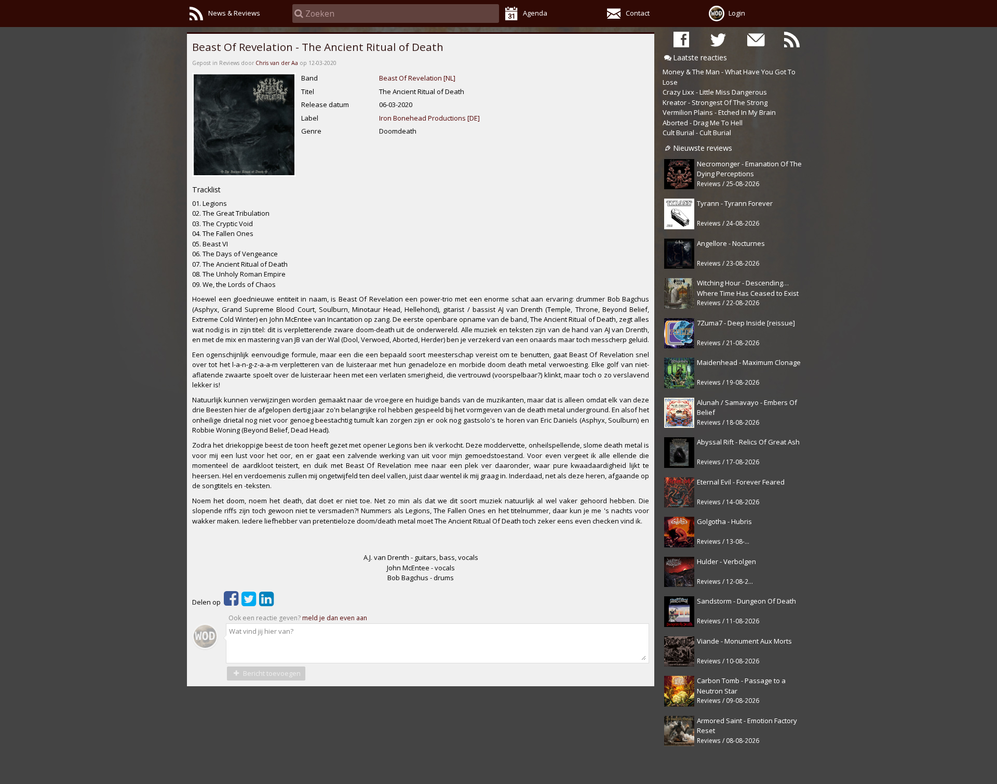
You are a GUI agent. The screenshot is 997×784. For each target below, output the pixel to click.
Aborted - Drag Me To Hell (703, 122)
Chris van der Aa (276, 63)
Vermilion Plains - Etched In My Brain (719, 112)
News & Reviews (234, 13)
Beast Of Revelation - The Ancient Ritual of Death (317, 47)
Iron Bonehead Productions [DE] (429, 118)
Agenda (535, 13)
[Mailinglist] (755, 39)
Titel (307, 91)
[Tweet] (249, 602)
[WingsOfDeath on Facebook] (681, 39)
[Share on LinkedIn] (266, 602)
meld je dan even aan (334, 617)
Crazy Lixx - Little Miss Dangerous (715, 92)
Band (309, 78)
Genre (311, 131)
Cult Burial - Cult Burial (697, 132)
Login (737, 13)
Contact (638, 13)
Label (309, 118)
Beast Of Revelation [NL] (417, 78)
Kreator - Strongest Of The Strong (715, 102)
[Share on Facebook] (231, 602)
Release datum (325, 104)
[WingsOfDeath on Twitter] (718, 39)
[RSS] (792, 39)
